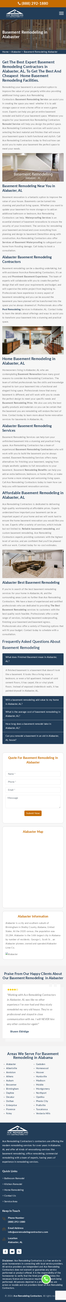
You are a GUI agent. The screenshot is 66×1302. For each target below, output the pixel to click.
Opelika (40, 1097)
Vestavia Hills (43, 1113)
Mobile (40, 1085)
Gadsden (40, 1064)
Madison (40, 1081)
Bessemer (11, 1085)
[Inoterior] (15, 13)
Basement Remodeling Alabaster (41, 52)
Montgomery (43, 1089)
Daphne (10, 1093)
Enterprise (11, 1105)
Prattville (41, 1105)
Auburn (10, 1081)
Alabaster (16, 52)
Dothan (10, 1101)
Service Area (10, 1201)
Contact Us (10, 1196)
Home (5, 52)
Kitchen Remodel (13, 1184)
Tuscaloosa (42, 1109)
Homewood (42, 1068)
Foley (9, 1113)
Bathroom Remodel (14, 1178)
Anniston (11, 1072)
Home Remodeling (14, 1190)
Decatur (10, 1097)
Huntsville (41, 1076)
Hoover (40, 1072)
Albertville (11, 1068)
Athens (10, 1076)
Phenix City (42, 1101)
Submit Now (33, 813)
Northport (41, 1093)
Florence (10, 1109)
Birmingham (12, 1089)
